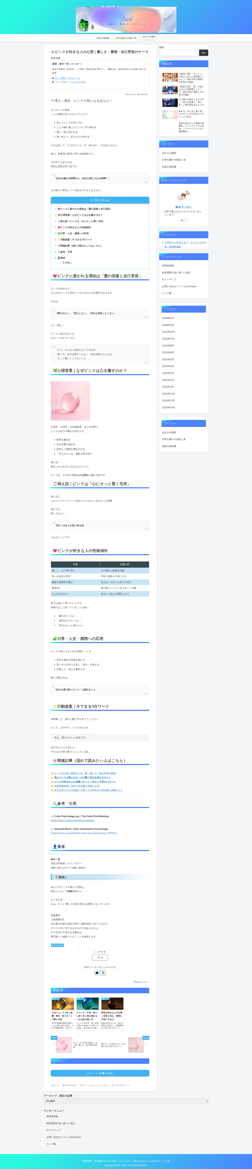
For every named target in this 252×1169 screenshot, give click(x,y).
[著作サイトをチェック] (97, 972)
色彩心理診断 (58, 945)
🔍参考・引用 (64, 251)
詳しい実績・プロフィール (67, 78)
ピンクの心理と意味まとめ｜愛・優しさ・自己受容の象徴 (85, 773)
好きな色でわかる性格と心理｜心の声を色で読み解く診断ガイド (88, 790)
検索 (161, 47)
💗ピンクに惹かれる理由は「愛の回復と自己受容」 (84, 208)
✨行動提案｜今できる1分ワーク (74, 239)
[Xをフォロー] (103, 972)
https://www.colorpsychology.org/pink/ (72, 820)
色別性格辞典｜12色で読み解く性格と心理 (76, 786)
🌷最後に (67, 262)
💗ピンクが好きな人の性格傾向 (74, 227)
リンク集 (167, 293)
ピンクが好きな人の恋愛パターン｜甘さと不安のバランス (85, 781)
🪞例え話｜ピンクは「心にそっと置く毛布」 (81, 221)
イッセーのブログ (78, 82)
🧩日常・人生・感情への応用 (73, 233)
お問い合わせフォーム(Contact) (179, 286)
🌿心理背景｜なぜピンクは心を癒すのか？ (80, 215)
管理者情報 (168, 265)
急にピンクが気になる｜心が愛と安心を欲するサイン (82, 777)
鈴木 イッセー (184, 206)
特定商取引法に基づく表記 (176, 272)
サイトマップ (169, 279)
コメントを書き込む (100, 1073)
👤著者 (61, 257)
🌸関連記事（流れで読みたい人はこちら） (80, 245)
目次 (97, 200)
